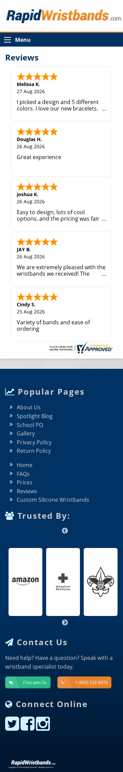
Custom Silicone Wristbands (53, 499)
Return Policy (34, 450)
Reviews (27, 491)
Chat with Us (35, 682)
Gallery (26, 433)
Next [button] (61, 619)
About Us (29, 407)
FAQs (23, 474)
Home (24, 465)
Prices (24, 482)
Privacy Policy (34, 442)
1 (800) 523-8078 (91, 682)
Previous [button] (61, 527)
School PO (30, 425)
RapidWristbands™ (30, 767)
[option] (24, 582)
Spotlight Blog (35, 416)
